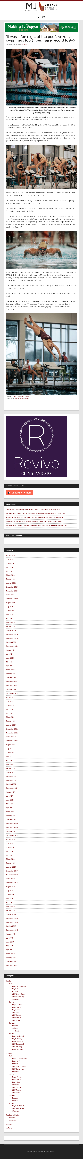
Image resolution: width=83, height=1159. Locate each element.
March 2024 (10, 670)
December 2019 (12, 871)
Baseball (15, 1026)
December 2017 (12, 966)
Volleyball (15, 999)
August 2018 (10, 934)
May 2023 (9, 709)
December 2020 (12, 824)
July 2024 (9, 654)
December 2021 (12, 776)
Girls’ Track (16, 1020)
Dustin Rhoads (19, 398)
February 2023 (11, 721)
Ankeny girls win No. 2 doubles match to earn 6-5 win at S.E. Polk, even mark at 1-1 (35, 517)
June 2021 (10, 800)
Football (15, 991)
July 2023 (9, 701)
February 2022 (11, 768)
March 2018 (10, 954)
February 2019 (11, 910)
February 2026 (11, 579)
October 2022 (11, 737)
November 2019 (12, 875)
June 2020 (10, 847)
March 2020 (10, 859)
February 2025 (11, 626)
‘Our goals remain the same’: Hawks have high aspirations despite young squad (34, 521)
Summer (12, 1023)
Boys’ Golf (16, 989)
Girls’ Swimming (18, 997)
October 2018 (11, 926)
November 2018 (12, 922)
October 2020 (11, 831)
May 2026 (9, 567)
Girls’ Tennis (16, 1018)
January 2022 (11, 772)
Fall (10, 984)
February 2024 (11, 674)
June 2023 (10, 705)
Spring (11, 1002)
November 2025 (12, 591)
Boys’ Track (16, 1010)
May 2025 (9, 615)
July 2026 (9, 559)
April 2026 (9, 571)
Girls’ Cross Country (19, 994)
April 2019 (9, 902)
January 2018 (11, 962)
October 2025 (11, 595)
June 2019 (10, 895)
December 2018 (12, 918)
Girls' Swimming (19, 396)
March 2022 (10, 764)
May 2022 (9, 757)
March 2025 (10, 622)
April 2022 (9, 760)
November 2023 (12, 686)
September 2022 (12, 741)
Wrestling (15, 1111)
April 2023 (9, 713)
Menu (43, 17)
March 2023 (10, 717)
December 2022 (12, 729)
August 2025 (10, 603)
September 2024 (12, 646)
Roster (17, 1031)
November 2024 (12, 638)
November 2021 (12, 780)
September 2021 (12, 788)
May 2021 (9, 804)
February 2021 (11, 816)
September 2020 (12, 835)
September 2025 (12, 599)
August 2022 (10, 745)
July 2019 (9, 891)
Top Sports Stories (13, 1115)
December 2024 (12, 634)
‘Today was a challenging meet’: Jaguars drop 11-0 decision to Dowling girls (33, 510)
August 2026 (10, 555)
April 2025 (9, 618)
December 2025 (12, 587)
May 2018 (9, 946)
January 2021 (11, 820)
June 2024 (10, 658)
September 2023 (12, 693)
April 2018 (9, 950)
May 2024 (9, 662)
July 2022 (9, 749)
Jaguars (9, 1053)
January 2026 (11, 583)
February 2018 (11, 958)
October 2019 (11, 879)
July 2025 (9, 607)
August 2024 (10, 650)
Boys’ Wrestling (17, 1049)
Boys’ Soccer (17, 1005)
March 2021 (10, 812)
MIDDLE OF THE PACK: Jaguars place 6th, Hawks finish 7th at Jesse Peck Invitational (36, 525)
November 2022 (12, 733)
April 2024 (9, 666)
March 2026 (10, 575)
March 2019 (10, 906)
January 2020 (11, 867)
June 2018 (10, 942)
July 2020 (9, 843)
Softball (15, 1028)
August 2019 (10, 887)
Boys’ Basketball (18, 1036)
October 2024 (11, 642)
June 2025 (10, 611)
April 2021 (9, 808)
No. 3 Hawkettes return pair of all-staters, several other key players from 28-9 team (35, 514)
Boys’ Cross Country (19, 986)
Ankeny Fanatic (48, 7)
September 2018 (12, 930)
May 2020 (9, 851)
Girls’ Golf (15, 1012)
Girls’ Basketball (18, 1044)
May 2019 (9, 899)
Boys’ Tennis (16, 1007)
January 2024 (11, 678)
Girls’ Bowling (17, 1047)
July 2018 (9, 938)
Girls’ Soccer (16, 1015)
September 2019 (12, 883)
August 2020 (10, 839)
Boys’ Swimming (18, 1041)
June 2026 (10, 563)
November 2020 (12, 828)
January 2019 (11, 914)
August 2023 (10, 697)
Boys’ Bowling (17, 1039)
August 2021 (10, 792)
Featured (27, 398)
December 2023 (12, 682)
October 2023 (11, 689)
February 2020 (11, 863)
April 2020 (9, 855)
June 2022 (10, 753)
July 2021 (9, 796)
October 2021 (11, 784)
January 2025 (11, 630)
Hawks (27, 396)
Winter (11, 1034)
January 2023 (11, 725)
